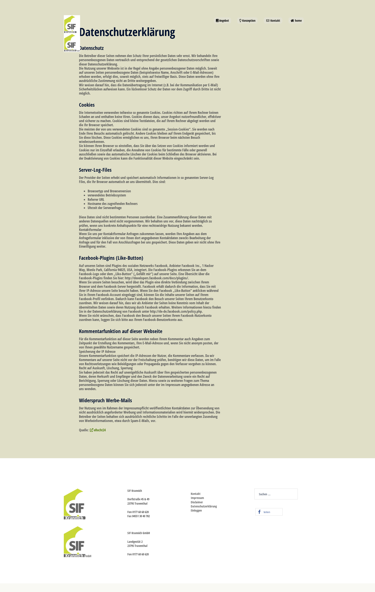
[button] (269, 512)
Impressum (197, 498)
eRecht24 (100, 430)
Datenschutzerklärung (204, 506)
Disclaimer (197, 502)
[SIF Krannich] (79, 33)
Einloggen (196, 510)
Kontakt (275, 20)
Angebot (224, 20)
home (298, 20)
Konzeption (248, 20)
